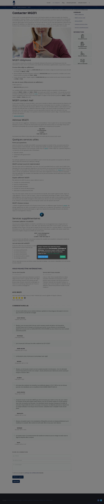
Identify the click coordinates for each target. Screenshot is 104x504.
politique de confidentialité (52, 253)
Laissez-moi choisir (43, 256)
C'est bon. (62, 256)
